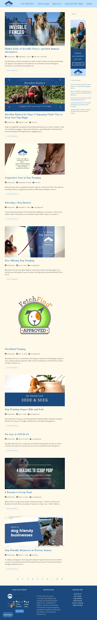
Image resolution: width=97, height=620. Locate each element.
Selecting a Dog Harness (18, 203)
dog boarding (77, 605)
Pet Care (37, 57)
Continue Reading (13, 71)
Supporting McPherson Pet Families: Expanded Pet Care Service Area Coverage (81, 104)
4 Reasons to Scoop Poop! (18, 492)
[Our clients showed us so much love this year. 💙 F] (19, 604)
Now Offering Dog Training (19, 261)
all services (77, 594)
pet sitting (77, 596)
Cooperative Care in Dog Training (23, 178)
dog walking (77, 598)
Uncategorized (38, 207)
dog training (77, 601)
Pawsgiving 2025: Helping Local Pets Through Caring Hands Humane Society (81, 111)
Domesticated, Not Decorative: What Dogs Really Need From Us (81, 99)
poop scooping (77, 603)
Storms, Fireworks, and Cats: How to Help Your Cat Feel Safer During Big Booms (81, 86)
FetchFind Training (15, 349)
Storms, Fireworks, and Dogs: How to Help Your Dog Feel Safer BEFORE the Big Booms (81, 93)
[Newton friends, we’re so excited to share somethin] (11, 604)
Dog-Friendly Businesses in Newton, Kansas (28, 550)
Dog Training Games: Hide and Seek (24, 409)
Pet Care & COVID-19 (17, 434)
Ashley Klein (11, 57)
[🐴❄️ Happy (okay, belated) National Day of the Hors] (27, 604)
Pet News (44, 57)
